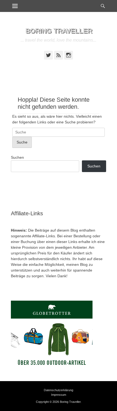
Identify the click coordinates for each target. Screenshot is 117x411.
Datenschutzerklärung (58, 390)
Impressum (58, 394)
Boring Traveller (58, 30)
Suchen (17, 157)
